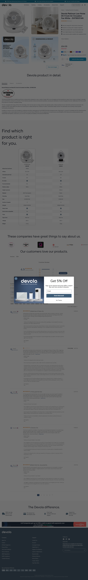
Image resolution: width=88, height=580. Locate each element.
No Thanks (59, 300)
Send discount (59, 296)
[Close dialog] (16, 278)
